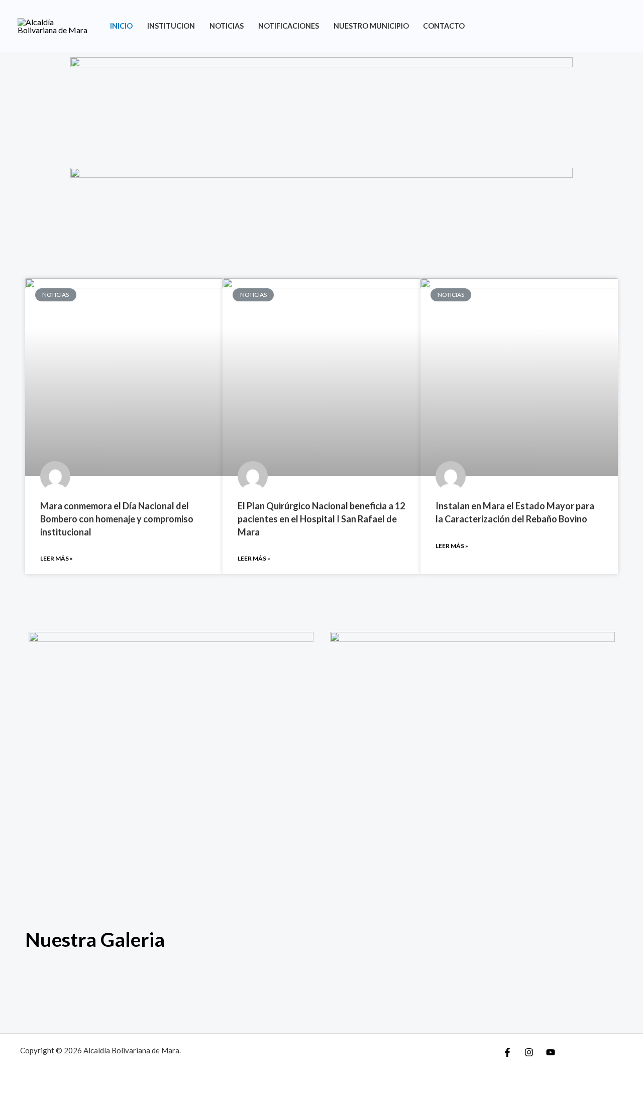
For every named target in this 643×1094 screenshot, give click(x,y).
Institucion (171, 26)
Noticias (226, 26)
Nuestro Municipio (371, 26)
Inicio (121, 26)
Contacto (444, 26)
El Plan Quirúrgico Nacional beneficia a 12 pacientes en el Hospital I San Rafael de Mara (321, 518)
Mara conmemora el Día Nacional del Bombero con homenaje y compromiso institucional (116, 518)
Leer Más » (56, 558)
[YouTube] (550, 1052)
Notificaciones (288, 26)
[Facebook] (507, 1052)
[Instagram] (528, 1052)
